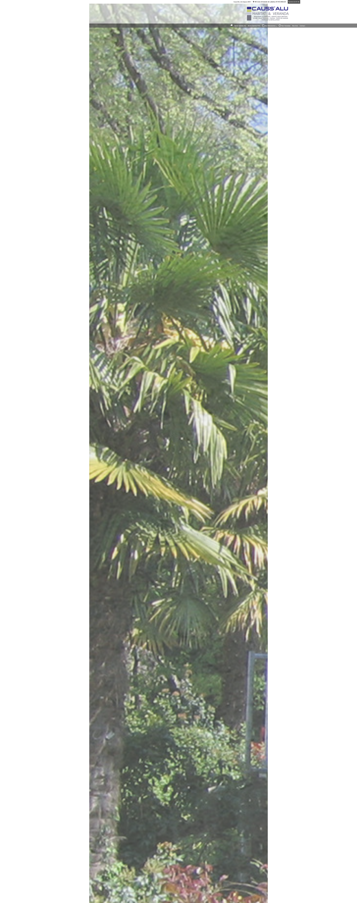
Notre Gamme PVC (254, 26)
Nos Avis (295, 26)
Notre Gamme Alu (240, 26)
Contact (302, 26)
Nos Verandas (285, 26)
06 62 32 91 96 (294, 2)
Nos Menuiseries (270, 26)
